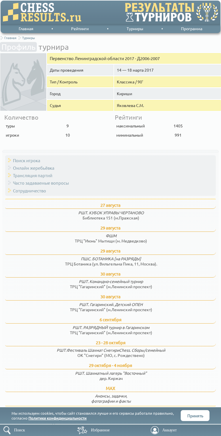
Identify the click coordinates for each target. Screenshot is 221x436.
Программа (191, 28)
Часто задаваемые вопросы (41, 183)
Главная (26, 28)
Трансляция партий (32, 175)
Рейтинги (80, 28)
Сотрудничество (29, 190)
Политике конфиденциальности (57, 418)
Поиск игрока (26, 160)
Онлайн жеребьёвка (33, 168)
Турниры (135, 28)
